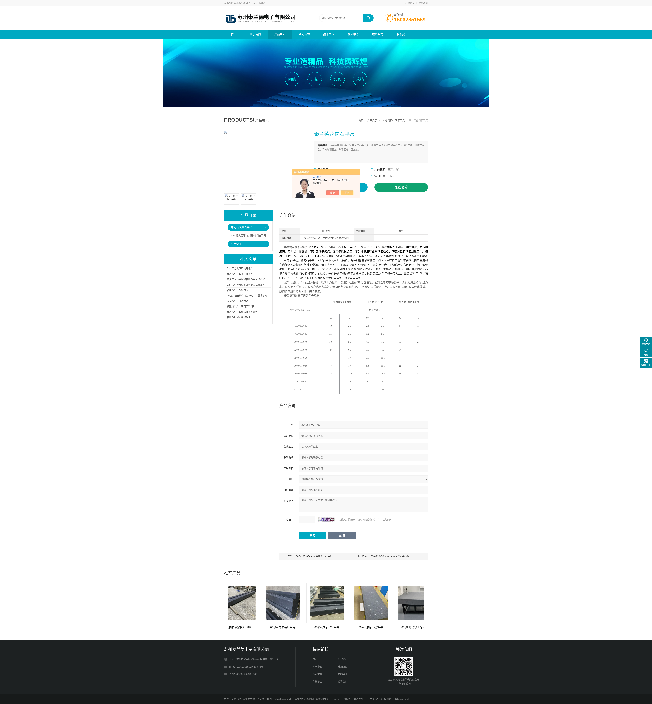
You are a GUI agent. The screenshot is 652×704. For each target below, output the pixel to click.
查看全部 (236, 243)
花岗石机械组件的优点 (239, 317)
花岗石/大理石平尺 (395, 120)
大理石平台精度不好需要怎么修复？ (246, 284)
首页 (233, 34)
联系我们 (423, 3)
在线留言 (410, 3)
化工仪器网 (385, 699)
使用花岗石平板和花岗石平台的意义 (246, 279)
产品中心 (279, 34)
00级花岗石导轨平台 (291, 627)
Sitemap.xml (402, 699)
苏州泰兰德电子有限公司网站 (249, 3)
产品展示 (372, 120)
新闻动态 (304, 34)
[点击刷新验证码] (326, 519)
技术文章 (328, 34)
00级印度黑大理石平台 (380, 627)
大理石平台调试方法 (237, 301)
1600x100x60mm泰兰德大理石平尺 (313, 556)
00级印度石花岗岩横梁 (424, 627)
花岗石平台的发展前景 (239, 290)
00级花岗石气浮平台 (335, 627)
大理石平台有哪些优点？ (240, 274)
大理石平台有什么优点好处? (242, 312)
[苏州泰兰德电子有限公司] (265, 9)
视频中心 (353, 34)
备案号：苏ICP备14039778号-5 (311, 699)
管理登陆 (358, 699)
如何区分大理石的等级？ (240, 268)
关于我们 (255, 34)
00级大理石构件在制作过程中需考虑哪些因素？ (252, 295)
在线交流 (401, 187)
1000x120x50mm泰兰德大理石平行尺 (389, 556)
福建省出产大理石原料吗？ (241, 306)
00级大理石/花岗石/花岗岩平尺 (249, 235)
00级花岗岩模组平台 (247, 627)
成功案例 (342, 674)
